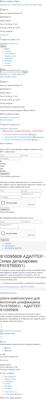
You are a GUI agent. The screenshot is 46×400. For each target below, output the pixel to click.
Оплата (7, 63)
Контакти (8, 65)
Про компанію (10, 53)
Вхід (1, 120)
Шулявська (4, 360)
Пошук (24, 72)
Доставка (8, 60)
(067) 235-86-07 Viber (8, 77)
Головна (8, 51)
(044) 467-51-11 (6, 74)
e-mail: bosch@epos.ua (13, 394)
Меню (3, 46)
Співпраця (9, 58)
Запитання (4, 35)
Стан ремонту (14, 117)
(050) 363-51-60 (19, 74)
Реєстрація (9, 120)
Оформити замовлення (9, 43)
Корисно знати (10, 56)
